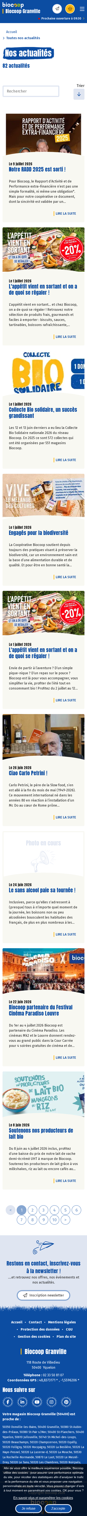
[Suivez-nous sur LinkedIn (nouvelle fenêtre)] (22, 1402)
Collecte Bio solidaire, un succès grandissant (43, 413)
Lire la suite (67, 213)
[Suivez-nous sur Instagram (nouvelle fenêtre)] (51, 1402)
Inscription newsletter (46, 1295)
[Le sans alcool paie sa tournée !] (43, 855)
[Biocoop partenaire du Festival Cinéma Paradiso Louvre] (43, 972)
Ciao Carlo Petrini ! (28, 773)
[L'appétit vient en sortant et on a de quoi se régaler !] (43, 251)
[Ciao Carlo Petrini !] (43, 738)
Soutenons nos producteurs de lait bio (41, 1134)
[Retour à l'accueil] (13, 5)
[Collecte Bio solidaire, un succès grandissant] (43, 374)
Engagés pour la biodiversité (38, 533)
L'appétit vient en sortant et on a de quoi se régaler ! (43, 289)
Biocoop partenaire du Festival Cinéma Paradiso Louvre (40, 1010)
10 (54, 1219)
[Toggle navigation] (82, 10)
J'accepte (58, 1508)
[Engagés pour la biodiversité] (43, 498)
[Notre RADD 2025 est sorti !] (43, 134)
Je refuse (28, 1508)
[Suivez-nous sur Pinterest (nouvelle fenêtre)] (66, 1402)
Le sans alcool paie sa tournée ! (42, 890)
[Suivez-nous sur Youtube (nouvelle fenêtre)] (37, 1402)
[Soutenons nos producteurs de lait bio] (43, 1095)
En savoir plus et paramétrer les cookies (43, 1498)
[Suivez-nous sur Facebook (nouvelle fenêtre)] (8, 1402)
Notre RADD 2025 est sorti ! (37, 169)
